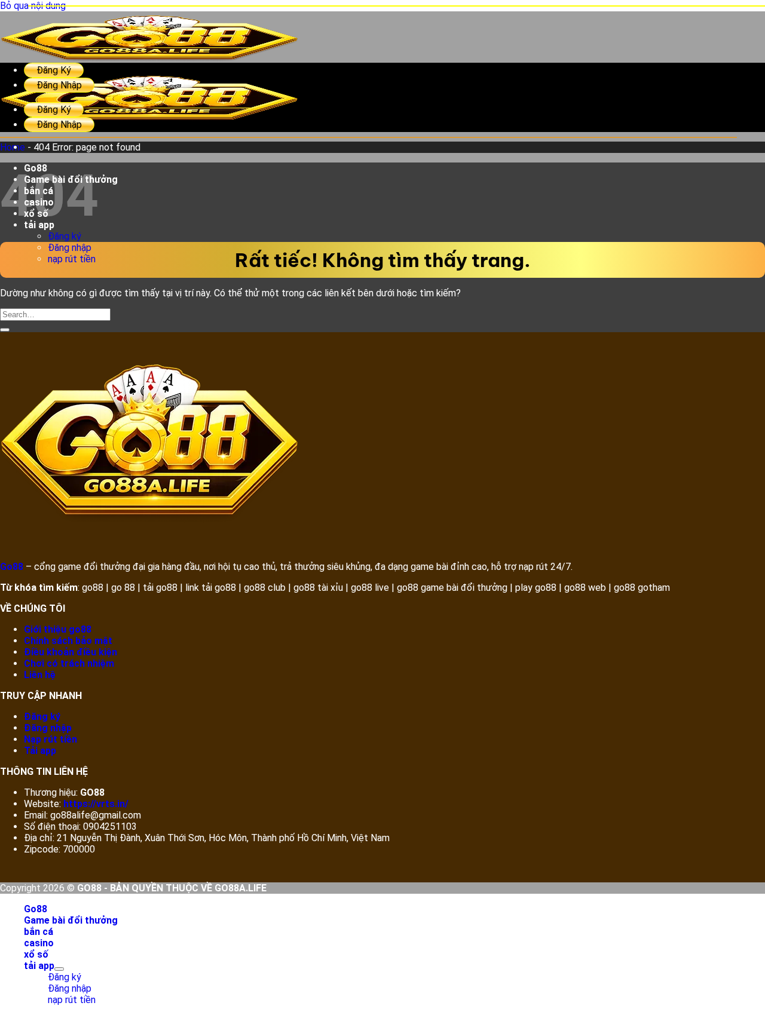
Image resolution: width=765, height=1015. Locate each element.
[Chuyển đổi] (59, 969)
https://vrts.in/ (95, 803)
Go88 (35, 168)
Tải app (40, 750)
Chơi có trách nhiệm (69, 663)
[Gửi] (5, 330)
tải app (39, 225)
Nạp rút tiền (50, 739)
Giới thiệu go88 (57, 629)
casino (39, 202)
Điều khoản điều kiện (70, 652)
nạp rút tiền (72, 259)
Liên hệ (40, 674)
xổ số (36, 213)
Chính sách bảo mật (68, 640)
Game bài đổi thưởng (71, 179)
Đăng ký (64, 236)
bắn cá (38, 191)
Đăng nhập (69, 247)
